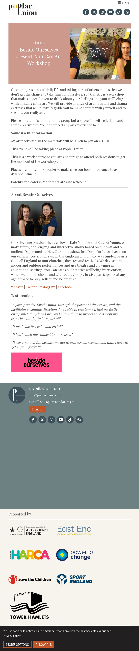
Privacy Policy (12, 635)
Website (17, 287)
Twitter (31, 287)
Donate (37, 409)
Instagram (47, 287)
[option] (100, 53)
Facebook (65, 287)
